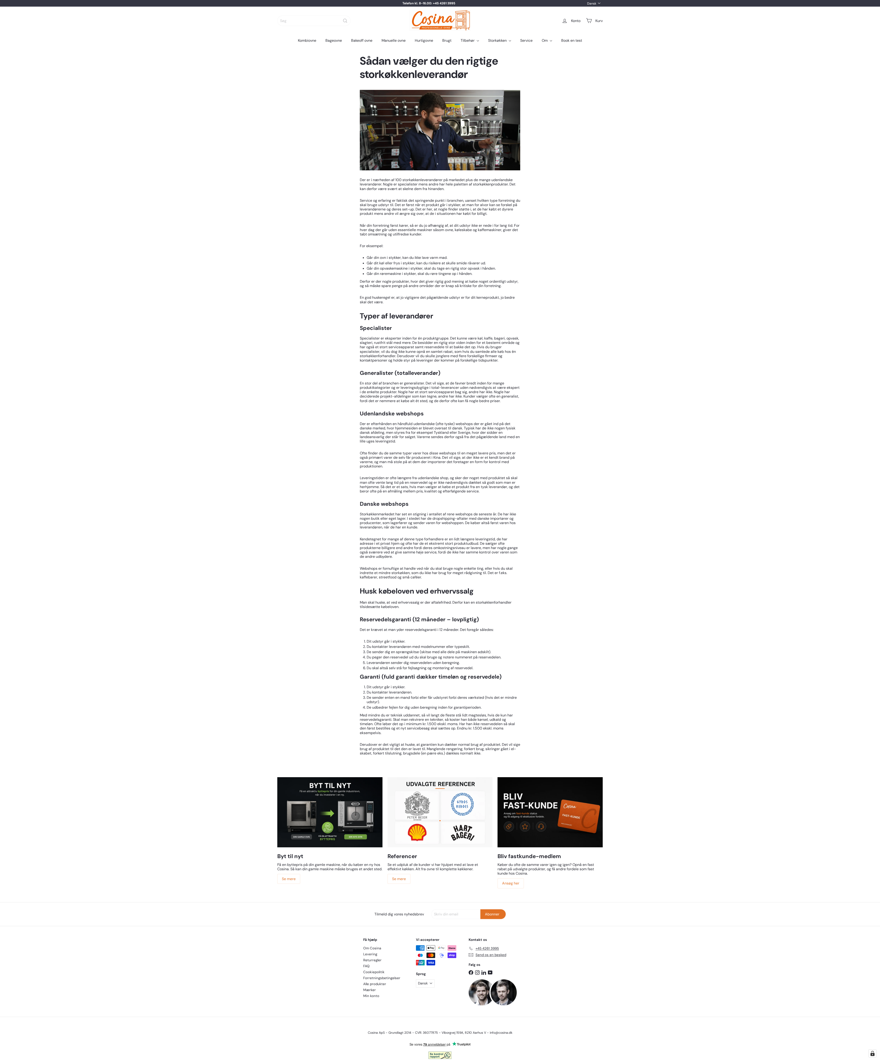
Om (545, 40)
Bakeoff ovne (361, 40)
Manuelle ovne (394, 40)
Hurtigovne (424, 40)
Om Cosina (372, 948)
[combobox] (314, 21)
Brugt (446, 40)
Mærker (369, 990)
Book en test (571, 40)
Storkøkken (498, 40)
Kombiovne (307, 40)
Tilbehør (468, 40)
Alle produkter (374, 984)
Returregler (372, 960)
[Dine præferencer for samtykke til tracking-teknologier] (872, 1053)
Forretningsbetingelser (381, 978)
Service (526, 40)
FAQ (366, 966)
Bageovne (333, 40)
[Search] (345, 21)
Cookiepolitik (374, 972)
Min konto (371, 996)
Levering (370, 954)
